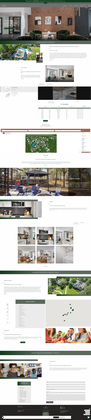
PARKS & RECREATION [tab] (7, 312)
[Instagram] (62, 407)
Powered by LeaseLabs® (21, 410)
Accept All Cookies (56, 417)
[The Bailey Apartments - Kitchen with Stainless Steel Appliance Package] (26, 236)
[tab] (19, 89)
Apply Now (76, 5)
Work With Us (62, 412)
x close (90, 168)
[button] (72, 310)
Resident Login (22, 342)
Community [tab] (82, 222)
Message (48, 394)
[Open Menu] (89, 5)
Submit (50, 402)
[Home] (3, 5)
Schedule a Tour (82, 5)
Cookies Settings (62, 417)
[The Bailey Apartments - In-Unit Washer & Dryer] (64, 254)
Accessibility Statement (63, 411)
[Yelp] (64, 407)
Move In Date (48, 391)
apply (82, 110)
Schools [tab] (8, 316)
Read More (22, 78)
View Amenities (12, 28)
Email (47, 384)
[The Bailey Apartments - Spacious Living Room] (64, 236)
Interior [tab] (76, 222)
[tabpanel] (45, 24)
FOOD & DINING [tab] (7, 305)
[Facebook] (60, 407)
